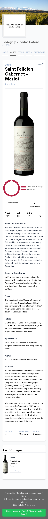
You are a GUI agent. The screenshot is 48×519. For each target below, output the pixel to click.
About (5, 52)
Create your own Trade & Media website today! (24, 512)
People (21, 52)
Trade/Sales (39, 52)
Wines (13, 52)
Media (29, 52)
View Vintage (15, 471)
